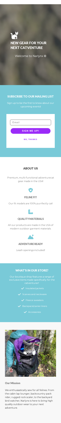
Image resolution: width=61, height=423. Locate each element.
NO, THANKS (30, 139)
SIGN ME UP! (30, 131)
